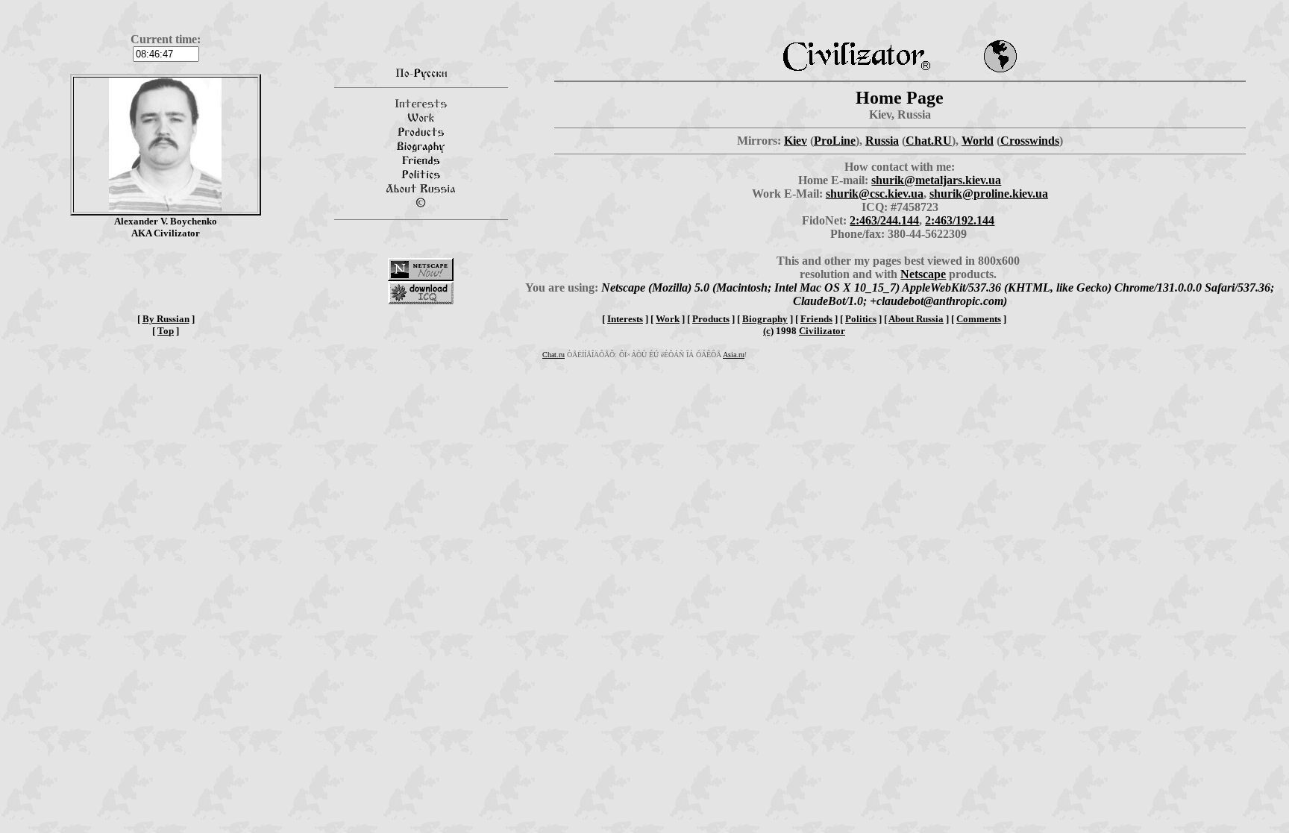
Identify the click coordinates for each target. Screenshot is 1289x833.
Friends (816, 318)
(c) (768, 330)
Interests (625, 318)
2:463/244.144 (884, 220)
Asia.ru (733, 355)
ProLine (835, 140)
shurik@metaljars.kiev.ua (936, 180)
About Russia (916, 318)
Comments (978, 318)
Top (165, 330)
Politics (860, 318)
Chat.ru (553, 355)
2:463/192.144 (959, 220)
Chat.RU (929, 140)
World (978, 140)
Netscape (923, 274)
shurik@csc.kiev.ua (874, 193)
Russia (882, 140)
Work (668, 318)
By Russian (165, 318)
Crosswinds (1029, 140)
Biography (765, 318)
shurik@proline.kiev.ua (988, 193)
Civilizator (822, 330)
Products (711, 318)
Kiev (795, 140)
